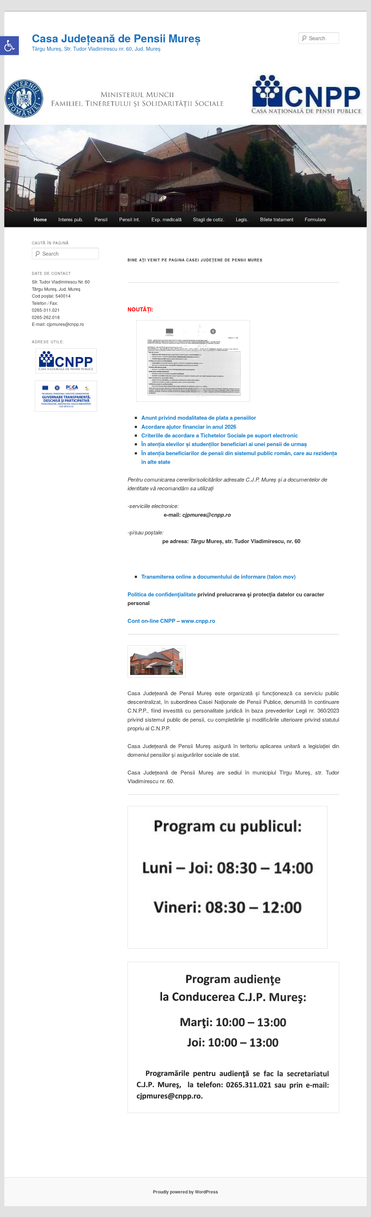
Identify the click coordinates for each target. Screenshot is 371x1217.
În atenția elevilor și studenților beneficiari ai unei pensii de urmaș (224, 444)
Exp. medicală (166, 219)
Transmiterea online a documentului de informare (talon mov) (218, 576)
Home (40, 219)
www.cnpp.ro (198, 621)
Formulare (315, 219)
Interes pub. (70, 219)
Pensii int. (129, 219)
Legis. (242, 219)
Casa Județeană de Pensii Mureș (116, 38)
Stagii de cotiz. (209, 219)
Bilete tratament (276, 219)
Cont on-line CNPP (151, 621)
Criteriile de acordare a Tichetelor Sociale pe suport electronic (219, 435)
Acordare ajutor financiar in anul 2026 (188, 427)
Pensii (101, 219)
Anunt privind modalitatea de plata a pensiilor (198, 417)
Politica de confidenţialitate (162, 594)
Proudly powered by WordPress (185, 1191)
